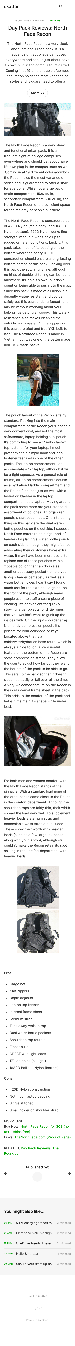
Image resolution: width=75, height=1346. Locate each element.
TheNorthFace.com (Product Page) (42, 1137)
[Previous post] (7, 1174)
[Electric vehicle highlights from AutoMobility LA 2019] (37, 1233)
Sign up (37, 1308)
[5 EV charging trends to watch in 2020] (37, 1223)
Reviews (55, 20)
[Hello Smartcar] (37, 1254)
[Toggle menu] (69, 6)
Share (35, 93)
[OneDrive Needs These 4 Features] (37, 1243)
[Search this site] (61, 6)
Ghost (45, 1320)
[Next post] (68, 1174)
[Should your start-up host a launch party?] (37, 1264)
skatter (11, 6)
